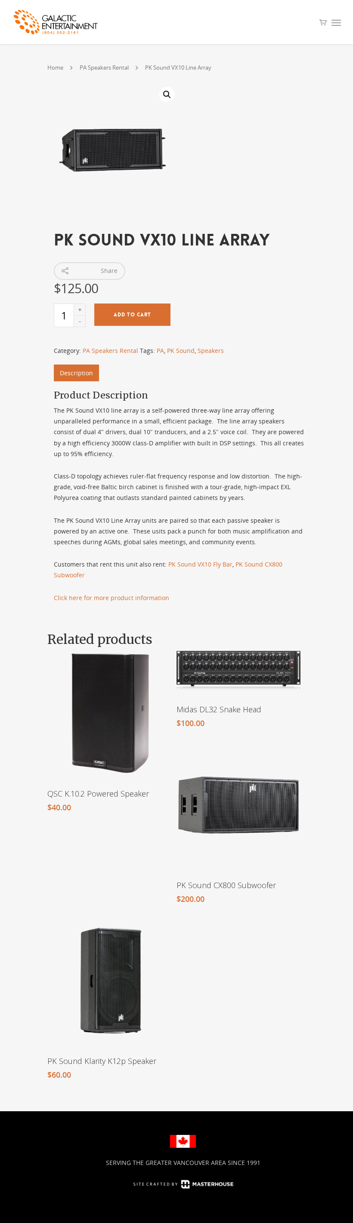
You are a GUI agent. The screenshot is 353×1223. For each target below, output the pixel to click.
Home (55, 67)
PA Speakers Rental (104, 67)
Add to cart (132, 314)
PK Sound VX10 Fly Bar (200, 564)
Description (76, 373)
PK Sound (181, 350)
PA (160, 350)
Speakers (211, 350)
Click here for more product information (111, 598)
